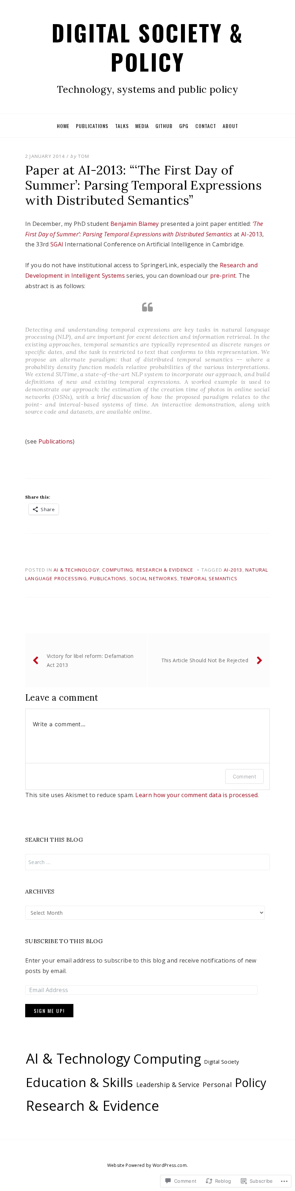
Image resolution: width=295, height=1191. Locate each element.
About (230, 125)
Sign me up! (49, 1010)
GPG (184, 125)
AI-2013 (251, 234)
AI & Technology (76, 570)
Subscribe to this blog (64, 941)
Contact (205, 125)
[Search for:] (147, 862)
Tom (84, 156)
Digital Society (221, 1061)
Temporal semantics (208, 578)
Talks (122, 125)
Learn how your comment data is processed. (197, 795)
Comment (244, 776)
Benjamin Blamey (134, 224)
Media (142, 125)
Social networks (153, 578)
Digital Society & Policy (147, 47)
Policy (251, 1082)
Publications (92, 125)
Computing (117, 570)
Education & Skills (79, 1082)
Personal (217, 1084)
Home (63, 125)
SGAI (56, 244)
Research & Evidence (165, 570)
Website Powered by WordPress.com (147, 1165)
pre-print (223, 275)
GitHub (164, 125)
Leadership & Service (167, 1084)
